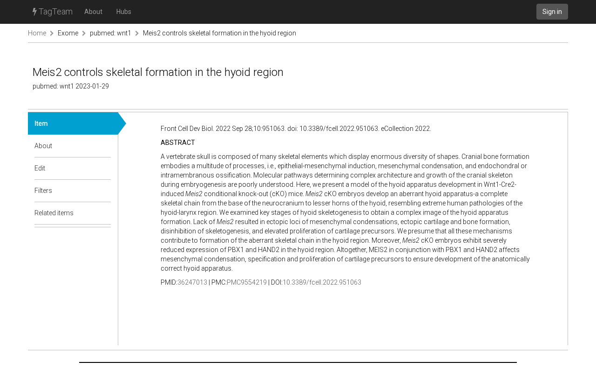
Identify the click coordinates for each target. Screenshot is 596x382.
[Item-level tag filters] (104, 190)
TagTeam (55, 11)
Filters (43, 190)
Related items (54, 213)
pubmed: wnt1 (110, 33)
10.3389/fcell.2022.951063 (322, 282)
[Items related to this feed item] (104, 213)
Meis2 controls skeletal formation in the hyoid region (219, 33)
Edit (39, 168)
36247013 (192, 282)
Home (37, 33)
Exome (68, 33)
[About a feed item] (104, 146)
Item (41, 123)
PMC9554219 (247, 282)
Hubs (123, 11)
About (93, 11)
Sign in (552, 11)
